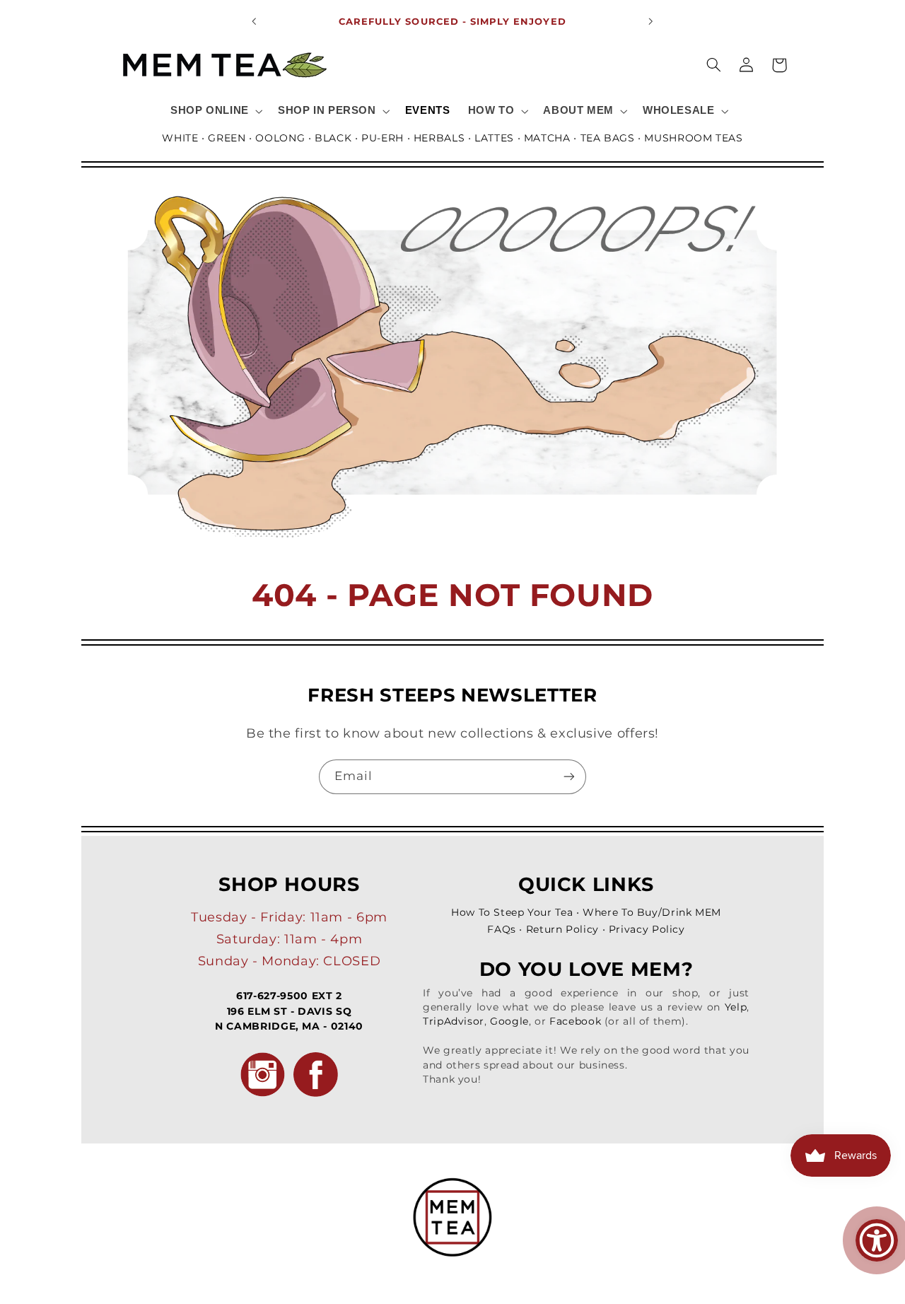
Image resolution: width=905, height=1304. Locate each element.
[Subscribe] (569, 776)
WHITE (180, 138)
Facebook (575, 1021)
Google (509, 1021)
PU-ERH (382, 138)
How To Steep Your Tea (512, 912)
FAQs (501, 929)
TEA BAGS (607, 138)
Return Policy (562, 929)
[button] (215, 111)
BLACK (333, 138)
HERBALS (439, 138)
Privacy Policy (647, 929)
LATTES (494, 138)
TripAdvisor (453, 1021)
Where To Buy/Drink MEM (652, 912)
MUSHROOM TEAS (693, 138)
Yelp (736, 1007)
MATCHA (547, 138)
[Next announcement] (650, 21)
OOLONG (280, 138)
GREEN (226, 138)
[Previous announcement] (254, 21)
